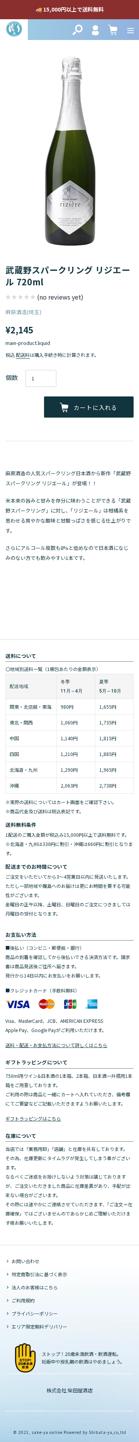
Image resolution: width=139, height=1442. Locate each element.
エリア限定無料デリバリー (39, 1326)
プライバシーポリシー (35, 1313)
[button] (44, 298)
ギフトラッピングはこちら (33, 1118)
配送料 (23, 354)
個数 (11, 377)
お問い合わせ (25, 1261)
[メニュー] (130, 29)
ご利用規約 (23, 1300)
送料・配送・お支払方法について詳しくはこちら (56, 1045)
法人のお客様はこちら (35, 1287)
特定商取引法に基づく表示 (39, 1274)
